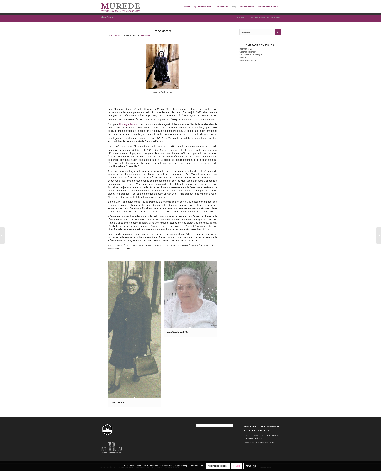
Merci (241, 58)
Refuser (236, 466)
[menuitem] (187, 6)
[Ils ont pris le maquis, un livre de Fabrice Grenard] (2, 235)
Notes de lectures (246, 61)
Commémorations (246, 52)
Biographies (145, 35)
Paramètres (251, 466)
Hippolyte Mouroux (129, 124)
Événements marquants (249, 55)
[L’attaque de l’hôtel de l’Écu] (378, 235)
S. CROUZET (116, 35)
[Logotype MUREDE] (120, 6)
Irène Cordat (107, 17)
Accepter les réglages (218, 466)
